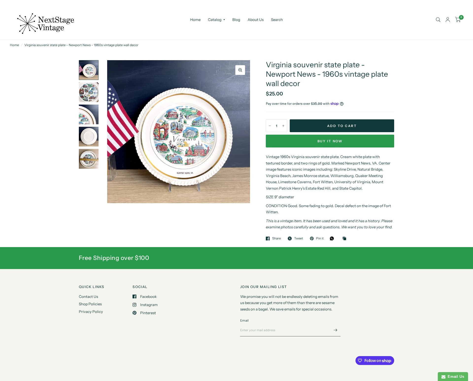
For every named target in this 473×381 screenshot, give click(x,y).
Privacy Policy (91, 311)
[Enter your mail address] (335, 330)
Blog (236, 19)
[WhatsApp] (333, 238)
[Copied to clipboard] (345, 238)
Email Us (454, 376)
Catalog (214, 19)
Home (195, 19)
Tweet (298, 238)
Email (244, 320)
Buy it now (330, 141)
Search (277, 19)
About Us (256, 19)
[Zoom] (240, 70)
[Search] (438, 19)
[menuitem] (195, 19)
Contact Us (88, 296)
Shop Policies (90, 304)
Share (276, 238)
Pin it (320, 238)
